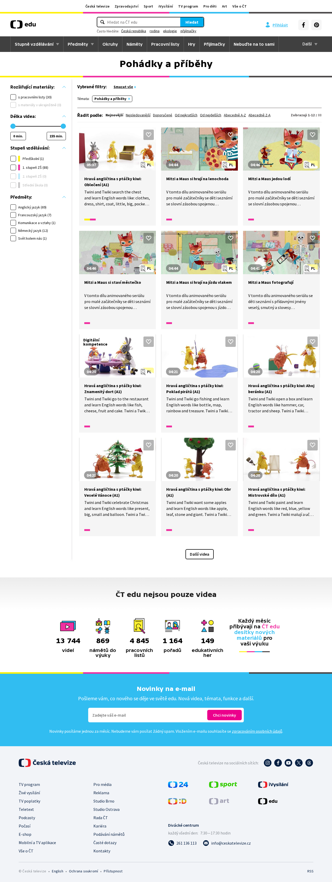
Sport (148, 6)
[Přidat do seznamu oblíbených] (148, 135)
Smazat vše (123, 86)
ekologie (170, 31)
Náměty (135, 44)
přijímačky (188, 31)
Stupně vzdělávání (34, 44)
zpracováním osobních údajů (257, 731)
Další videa (199, 554)
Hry (191, 44)
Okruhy (110, 44)
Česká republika (133, 31)
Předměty (78, 44)
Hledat (191, 22)
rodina (155, 31)
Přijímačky (214, 44)
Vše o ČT (239, 6)
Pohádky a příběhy (110, 98)
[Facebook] (303, 25)
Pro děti (210, 6)
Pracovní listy (165, 44)
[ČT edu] (23, 26)
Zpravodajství (127, 6)
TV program (188, 6)
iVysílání (165, 6)
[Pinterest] (316, 25)
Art (224, 6)
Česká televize (97, 6)
